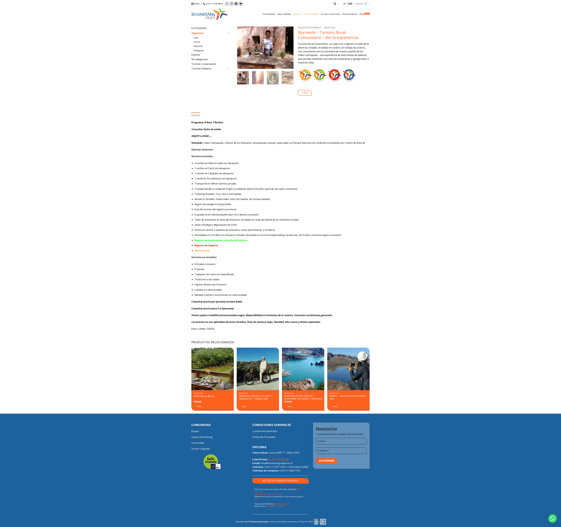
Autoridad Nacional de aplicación (268, 494)
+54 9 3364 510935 (298, 467)
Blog (361, 14)
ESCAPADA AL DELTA (204, 396)
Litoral (197, 41)
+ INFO (305, 92)
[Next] (288, 47)
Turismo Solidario (311, 14)
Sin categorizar (199, 59)
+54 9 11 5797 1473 (274, 467)
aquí (256, 499)
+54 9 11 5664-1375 (289, 470)
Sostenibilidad (269, 14)
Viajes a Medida (284, 14)
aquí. (298, 489)
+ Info (198, 406)
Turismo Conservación (330, 14)
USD (350, 3)
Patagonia (199, 50)
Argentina (359, 3)
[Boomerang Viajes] (209, 14)
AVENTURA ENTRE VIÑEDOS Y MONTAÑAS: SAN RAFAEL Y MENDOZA (303, 397)
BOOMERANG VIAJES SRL (275, 506)
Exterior (195, 54)
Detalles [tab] (195, 115)
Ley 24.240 (258, 491)
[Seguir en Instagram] (231, 4)
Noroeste (198, 46)
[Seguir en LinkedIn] (236, 4)
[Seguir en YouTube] (241, 4)
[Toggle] (228, 33)
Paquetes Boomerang (309, 27)
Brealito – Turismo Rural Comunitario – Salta (348, 397)
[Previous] (241, 47)
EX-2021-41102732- (278, 459)
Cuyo (196, 37)
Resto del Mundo (349, 14)
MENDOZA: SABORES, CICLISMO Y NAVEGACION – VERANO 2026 (255, 397)
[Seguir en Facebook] (227, 4)
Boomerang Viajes (281, 504)
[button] (335, 4)
